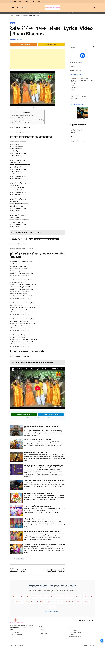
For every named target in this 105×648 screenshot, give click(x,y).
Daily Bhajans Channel (51, 414)
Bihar (60, 601)
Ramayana (72, 66)
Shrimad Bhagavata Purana (78, 96)
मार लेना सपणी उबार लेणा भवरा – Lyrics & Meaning (37, 506)
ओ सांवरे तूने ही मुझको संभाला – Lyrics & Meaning (37, 439)
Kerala (78, 596)
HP (51, 596)
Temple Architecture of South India (80, 78)
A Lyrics (14, 15)
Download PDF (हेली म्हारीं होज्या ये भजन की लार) (23, 118)
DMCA (33, 1)
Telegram (29, 418)
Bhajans (61, 12)
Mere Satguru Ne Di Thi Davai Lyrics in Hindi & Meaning (42, 532)
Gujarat (35, 596)
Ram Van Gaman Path (75, 70)
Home (30, 12)
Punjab (87, 601)
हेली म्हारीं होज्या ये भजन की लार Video (20, 122)
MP (85, 596)
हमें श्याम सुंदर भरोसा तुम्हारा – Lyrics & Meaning (37, 519)
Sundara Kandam (75, 94)
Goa (28, 596)
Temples (36, 12)
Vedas (72, 85)
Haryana (44, 596)
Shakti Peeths (74, 98)
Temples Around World (77, 129)
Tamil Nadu (40, 601)
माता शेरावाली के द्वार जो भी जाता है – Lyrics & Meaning (38, 493)
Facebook (46, 418)
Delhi (14, 596)
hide (30, 112)
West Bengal (69, 601)
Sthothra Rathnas (53, 12)
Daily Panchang (73, 630)
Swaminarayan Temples (77, 131)
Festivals (67, 12)
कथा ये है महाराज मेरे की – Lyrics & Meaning (36, 452)
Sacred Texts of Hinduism (77, 62)
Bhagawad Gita (43, 12)
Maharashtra (29, 601)
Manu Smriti (74, 83)
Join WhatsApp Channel (24, 414)
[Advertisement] (37, 59)
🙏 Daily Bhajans (51, 44)
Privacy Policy (13, 1)
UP (91, 596)
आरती (72, 93)
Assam (52, 606)
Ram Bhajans (20, 558)
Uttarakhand (51, 601)
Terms (39, 1)
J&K (21, 596)
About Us (21, 1)
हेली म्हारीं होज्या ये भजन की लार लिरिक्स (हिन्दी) (22, 115)
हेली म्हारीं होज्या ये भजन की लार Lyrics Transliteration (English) (27, 120)
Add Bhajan (73, 12)
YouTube (37, 418)
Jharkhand (59, 596)
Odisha (79, 601)
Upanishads (74, 87)
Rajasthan (19, 601)
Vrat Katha (71, 634)
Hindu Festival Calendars (75, 632)
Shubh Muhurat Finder (75, 636)
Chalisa (73, 89)
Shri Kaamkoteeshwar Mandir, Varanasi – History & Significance (41, 427)
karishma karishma (16, 39)
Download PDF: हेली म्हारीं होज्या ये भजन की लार (23, 249)
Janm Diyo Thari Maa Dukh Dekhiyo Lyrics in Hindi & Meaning (44, 544)
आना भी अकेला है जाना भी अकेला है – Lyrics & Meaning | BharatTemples (44, 480)
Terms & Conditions (16, 634)
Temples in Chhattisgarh (77, 141)
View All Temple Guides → (52, 611)
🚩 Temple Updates (24, 44)
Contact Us (27, 1)
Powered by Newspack (89, 645)
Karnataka (69, 596)
